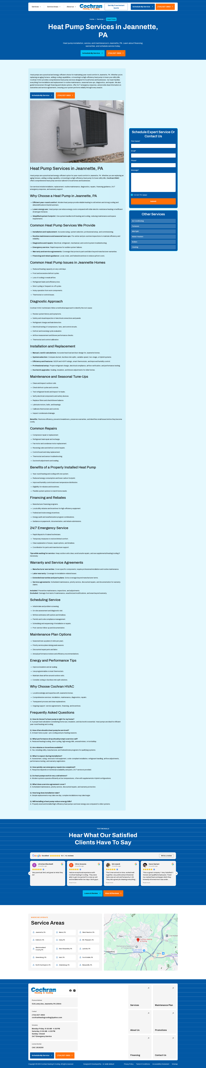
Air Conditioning (138, 221)
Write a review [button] (166, 856)
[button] (36, 7)
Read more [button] (35, 882)
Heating (135, 247)
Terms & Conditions (143, 1064)
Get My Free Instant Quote (116, 6)
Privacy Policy (128, 1064)
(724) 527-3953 (38, 1015)
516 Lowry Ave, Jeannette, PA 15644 (46, 1004)
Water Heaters (137, 236)
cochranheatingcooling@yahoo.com (47, 1017)
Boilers (134, 242)
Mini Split (135, 231)
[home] (91, 7)
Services (100, 19)
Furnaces (135, 226)
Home (92, 19)
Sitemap (175, 1064)
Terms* (144, 195)
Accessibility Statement (160, 1064)
